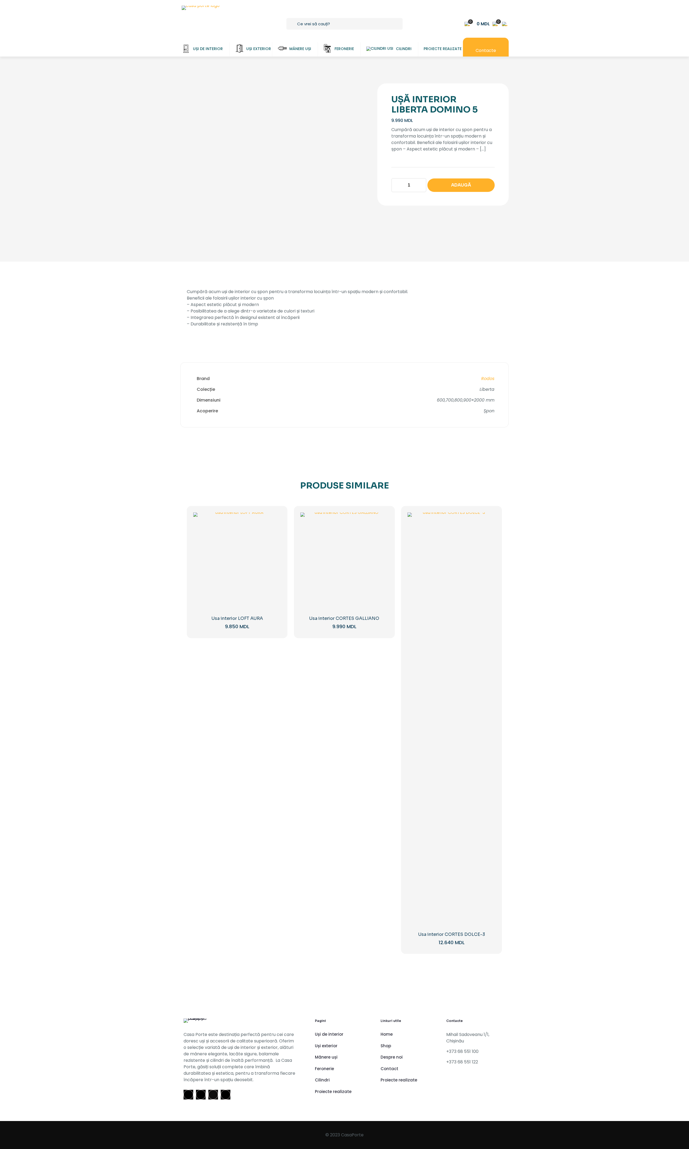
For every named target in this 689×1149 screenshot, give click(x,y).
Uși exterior (326, 1046)
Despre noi (392, 1057)
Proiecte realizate (333, 1091)
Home (387, 1034)
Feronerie (324, 1068)
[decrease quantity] (397, 185)
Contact (389, 1068)
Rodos (487, 378)
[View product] (273, 531)
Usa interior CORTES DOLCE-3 (451, 934)
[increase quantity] (420, 185)
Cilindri (322, 1080)
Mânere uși (326, 1057)
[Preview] (273, 555)
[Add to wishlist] (273, 543)
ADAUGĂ (461, 185)
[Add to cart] (273, 520)
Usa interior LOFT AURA (237, 618)
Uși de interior (329, 1034)
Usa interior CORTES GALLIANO (344, 618)
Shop (386, 1046)
